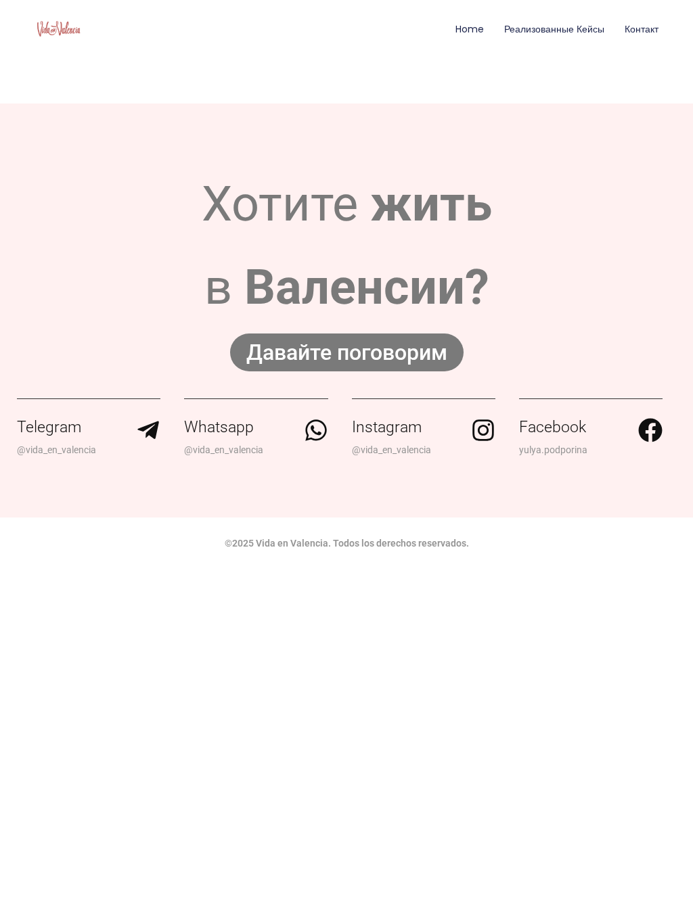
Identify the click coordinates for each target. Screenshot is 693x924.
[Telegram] (148, 430)
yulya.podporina (553, 449)
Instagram (387, 427)
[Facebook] (650, 430)
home (469, 29)
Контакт (641, 29)
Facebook (552, 427)
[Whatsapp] (316, 430)
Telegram (49, 427)
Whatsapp (219, 427)
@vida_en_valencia (56, 449)
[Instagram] (483, 430)
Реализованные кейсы (554, 29)
